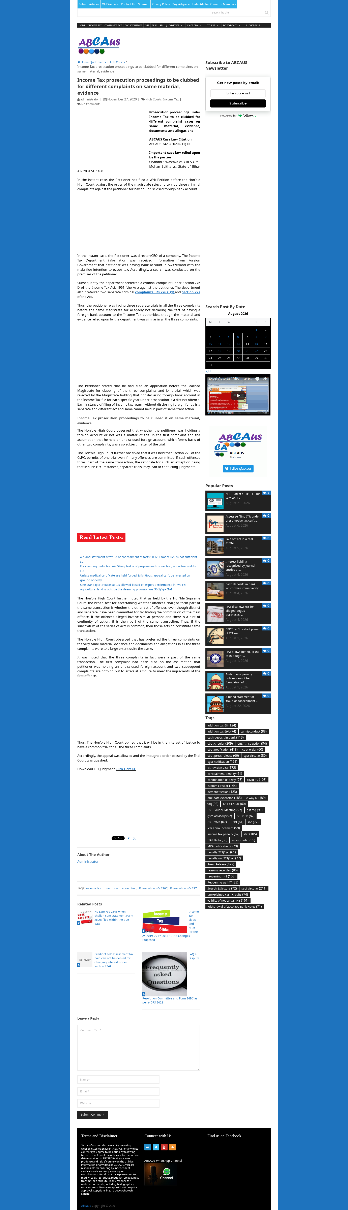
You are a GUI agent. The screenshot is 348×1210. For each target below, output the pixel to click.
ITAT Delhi (217, 840)
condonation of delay (224, 779)
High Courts (117, 62)
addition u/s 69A (221, 731)
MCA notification (222, 846)
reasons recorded (222, 870)
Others (211, 25)
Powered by (228, 115)
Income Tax (95, 25)
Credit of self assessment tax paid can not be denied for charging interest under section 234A (113, 960)
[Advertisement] (197, 44)
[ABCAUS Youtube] (237, 414)
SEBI (154, 25)
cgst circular (255, 755)
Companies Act (113, 25)
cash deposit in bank (225, 737)
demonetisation (222, 791)
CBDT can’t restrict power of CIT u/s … (243, 631)
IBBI (237, 822)
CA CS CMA (193, 25)
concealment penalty (224, 773)
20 (238, 351)
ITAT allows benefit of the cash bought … (242, 654)
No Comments (90, 104)
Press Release (220, 864)
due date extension (224, 798)
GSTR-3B (246, 816)
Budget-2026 (252, 25)
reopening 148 (221, 876)
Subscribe (238, 103)
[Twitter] (156, 1147)
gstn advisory (219, 816)
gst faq (255, 810)
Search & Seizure (222, 888)
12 (228, 344)
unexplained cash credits (227, 894)
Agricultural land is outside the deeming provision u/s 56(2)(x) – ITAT (126, 589)
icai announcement (223, 828)
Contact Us (128, 4)
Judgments (172, 25)
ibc (253, 822)
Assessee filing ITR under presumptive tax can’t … (243, 518)
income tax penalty (223, 834)
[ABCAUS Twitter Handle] (238, 476)
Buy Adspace (181, 4)
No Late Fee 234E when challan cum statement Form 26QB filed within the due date (113, 918)
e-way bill (256, 798)
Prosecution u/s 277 (183, 888)
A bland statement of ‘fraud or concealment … (242, 699)
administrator (89, 99)
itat (250, 834)
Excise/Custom (133, 25)
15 (256, 344)
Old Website (110, 4)
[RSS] (172, 1147)
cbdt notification (222, 749)
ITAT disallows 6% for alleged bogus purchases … (240, 611)
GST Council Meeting (224, 810)
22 (256, 351)
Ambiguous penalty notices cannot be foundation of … (239, 678)
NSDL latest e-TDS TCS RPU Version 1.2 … (244, 496)
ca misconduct (254, 731)
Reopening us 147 (222, 882)
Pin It (132, 838)
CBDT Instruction (252, 743)
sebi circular (253, 888)
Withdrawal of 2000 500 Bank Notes (234, 906)
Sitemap (143, 4)
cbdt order (252, 749)
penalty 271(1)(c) (221, 852)
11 (219, 344)
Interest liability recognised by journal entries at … (240, 565)
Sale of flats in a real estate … (239, 541)
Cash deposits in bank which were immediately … (244, 586)
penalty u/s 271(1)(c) (224, 858)
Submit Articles (89, 4)
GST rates (217, 822)
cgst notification (222, 761)
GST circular (234, 804)
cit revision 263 (221, 767)
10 (210, 344)
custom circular (222, 785)
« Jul (208, 371)
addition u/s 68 (221, 725)
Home (82, 25)
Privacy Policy (161, 4)
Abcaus (86, 1206)
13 (238, 344)
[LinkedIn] (147, 1147)
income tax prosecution (102, 888)
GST (147, 25)
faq (212, 804)
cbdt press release (223, 755)
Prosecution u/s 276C (153, 888)
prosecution (128, 888)
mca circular (243, 840)
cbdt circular (220, 743)
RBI (161, 25)
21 (247, 351)
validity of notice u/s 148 (228, 900)
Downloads (230, 25)
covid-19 (256, 779)
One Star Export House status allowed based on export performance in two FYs (133, 585)
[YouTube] (164, 1147)
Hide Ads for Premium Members (214, 4)
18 (219, 351)
